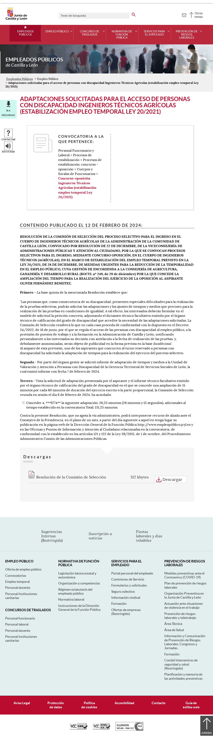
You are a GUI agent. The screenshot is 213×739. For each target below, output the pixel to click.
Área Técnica (173, 624)
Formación (118, 603)
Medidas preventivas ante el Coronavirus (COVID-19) (184, 575)
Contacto (158, 703)
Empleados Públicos (25, 33)
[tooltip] (184, 14)
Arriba (206, 733)
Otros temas (198, 14)
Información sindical (125, 597)
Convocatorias (15, 575)
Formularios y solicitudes (129, 585)
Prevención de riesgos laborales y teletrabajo (180, 615)
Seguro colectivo (123, 591)
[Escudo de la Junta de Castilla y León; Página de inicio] (16, 19)
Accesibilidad (124, 703)
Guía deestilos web (191, 705)
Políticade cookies (89, 705)
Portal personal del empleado (132, 573)
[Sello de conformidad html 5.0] (101, 728)
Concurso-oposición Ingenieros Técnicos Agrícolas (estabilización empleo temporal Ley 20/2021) (77, 187)
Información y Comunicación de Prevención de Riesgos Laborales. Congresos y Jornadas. (184, 642)
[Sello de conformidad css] (79, 728)
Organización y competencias (79, 583)
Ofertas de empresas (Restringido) (126, 612)
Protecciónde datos (55, 705)
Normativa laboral (71, 599)
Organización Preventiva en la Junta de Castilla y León (184, 595)
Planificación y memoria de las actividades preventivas (183, 676)
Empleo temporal (17, 581)
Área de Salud (174, 630)
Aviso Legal (22, 703)
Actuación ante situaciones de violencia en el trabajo (183, 605)
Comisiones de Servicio (127, 579)
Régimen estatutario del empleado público (75, 591)
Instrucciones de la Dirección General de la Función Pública (79, 607)
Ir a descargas (8, 112)
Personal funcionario (20, 618)
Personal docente (17, 587)
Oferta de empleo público (23, 569)
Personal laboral (16, 624)
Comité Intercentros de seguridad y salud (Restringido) (181, 664)
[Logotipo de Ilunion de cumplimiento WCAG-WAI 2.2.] (129, 730)
